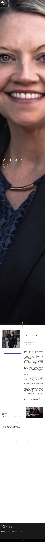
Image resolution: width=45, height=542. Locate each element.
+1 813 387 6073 (28, 342)
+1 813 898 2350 (28, 341)
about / (3, 324)
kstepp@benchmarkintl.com (29, 344)
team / (6, 324)
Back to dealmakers (13, 327)
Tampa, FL (35, 327)
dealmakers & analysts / (14, 324)
